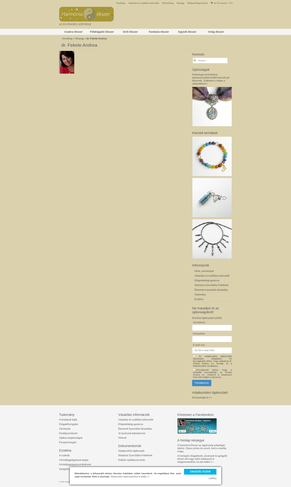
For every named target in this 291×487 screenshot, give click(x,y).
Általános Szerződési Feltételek (135, 455)
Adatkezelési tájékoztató (131, 451)
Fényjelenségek (67, 442)
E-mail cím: (199, 345)
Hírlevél (122, 438)
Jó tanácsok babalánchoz (132, 433)
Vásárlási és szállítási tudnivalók (135, 419)
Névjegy (79, 38)
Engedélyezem (200, 471)
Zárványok (64, 428)
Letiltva (212, 478)
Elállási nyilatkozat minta (131, 460)
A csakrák (64, 455)
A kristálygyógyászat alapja (73, 460)
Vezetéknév (199, 322)
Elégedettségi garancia (130, 424)
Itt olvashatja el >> (202, 397)
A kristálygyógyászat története (75, 464)
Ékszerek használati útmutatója (135, 428)
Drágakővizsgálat (68, 424)
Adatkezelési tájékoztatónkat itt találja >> (130, 476)
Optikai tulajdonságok (70, 438)
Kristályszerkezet (68, 433)
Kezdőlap (67, 38)
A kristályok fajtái (68, 419)
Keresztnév (199, 333)
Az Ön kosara (223, 3)
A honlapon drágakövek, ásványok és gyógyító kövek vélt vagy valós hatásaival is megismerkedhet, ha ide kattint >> (202, 459)
